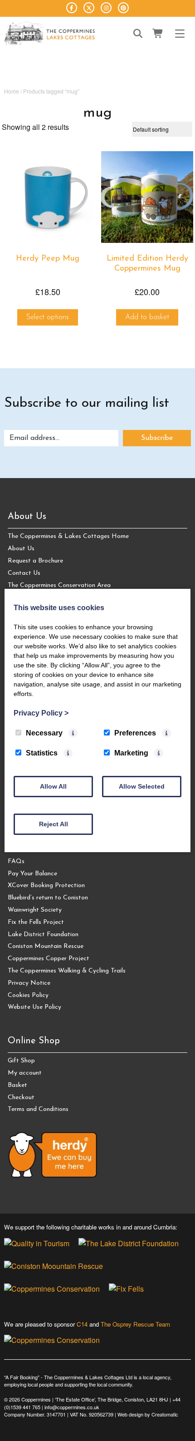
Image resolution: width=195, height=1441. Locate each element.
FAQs (16, 861)
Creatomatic (164, 1414)
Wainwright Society (35, 910)
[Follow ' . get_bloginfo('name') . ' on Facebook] (71, 7)
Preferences (135, 733)
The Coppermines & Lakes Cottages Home (68, 536)
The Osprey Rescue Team (135, 1324)
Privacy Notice (29, 983)
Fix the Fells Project (36, 922)
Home (11, 91)
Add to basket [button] (147, 317)
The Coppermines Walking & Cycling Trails (67, 970)
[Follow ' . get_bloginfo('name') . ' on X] (89, 7)
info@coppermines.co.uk (71, 1407)
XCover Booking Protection (46, 885)
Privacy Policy (41, 713)
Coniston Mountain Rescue (45, 946)
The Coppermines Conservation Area (59, 585)
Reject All (53, 824)
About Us (21, 548)
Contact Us (24, 573)
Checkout (21, 1097)
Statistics (42, 753)
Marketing (131, 753)
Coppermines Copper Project (48, 958)
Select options (47, 317)
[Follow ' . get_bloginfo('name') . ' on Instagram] (106, 7)
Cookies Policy (28, 995)
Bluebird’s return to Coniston (48, 897)
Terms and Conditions (38, 1109)
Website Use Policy (34, 1007)
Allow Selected (142, 786)
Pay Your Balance (32, 873)
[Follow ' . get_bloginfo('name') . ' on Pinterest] (123, 7)
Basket (17, 1085)
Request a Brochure (35, 561)
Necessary (44, 733)
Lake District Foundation (43, 934)
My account (25, 1073)
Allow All (53, 786)
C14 (82, 1324)
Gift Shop (21, 1060)
